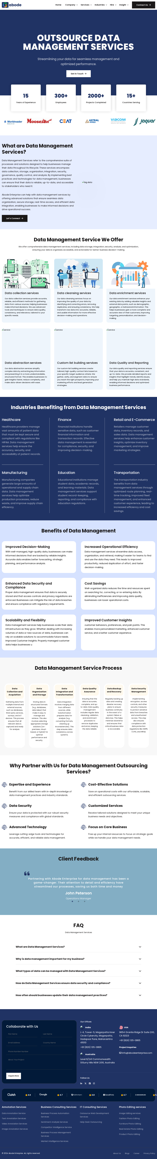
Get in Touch (77, 73)
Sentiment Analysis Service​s (54, 1122)
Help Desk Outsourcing (91, 1122)
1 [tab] (72, 901)
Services (85, 4)
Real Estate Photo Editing (131, 1129)
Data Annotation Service (14, 1113)
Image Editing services (130, 1113)
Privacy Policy (149, 1153)
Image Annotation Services (15, 1129)
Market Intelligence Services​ (54, 1141)
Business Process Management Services (56, 1134)
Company (70, 4)
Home (58, 4)
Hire (112, 4)
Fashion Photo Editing (129, 1118)
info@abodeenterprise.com (137, 1052)
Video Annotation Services (14, 1123)
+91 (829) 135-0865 (90, 1047)
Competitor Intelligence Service (56, 1127)
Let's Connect (13, 218)
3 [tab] (84, 901)
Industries (100, 4)
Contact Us (142, 5)
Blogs (127, 1153)
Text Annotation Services (14, 1118)
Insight (122, 4)
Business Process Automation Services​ (55, 1115)
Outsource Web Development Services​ (94, 1115)
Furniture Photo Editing (130, 1123)
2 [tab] (78, 901)
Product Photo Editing (129, 1134)
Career (136, 1153)
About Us (117, 1153)
